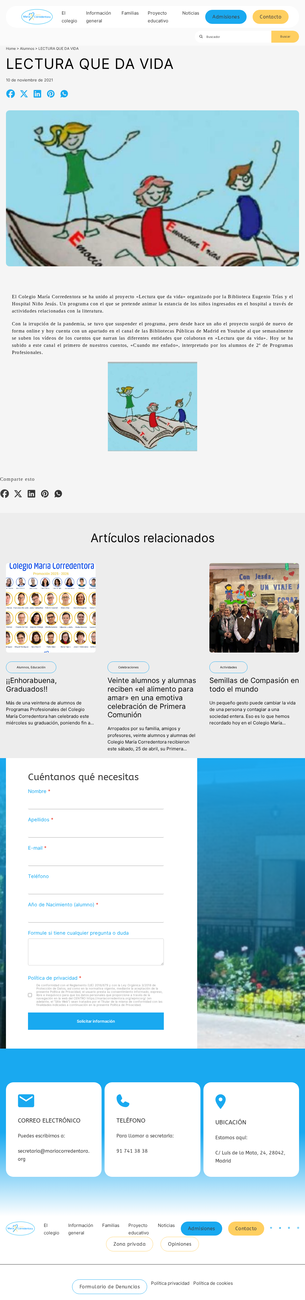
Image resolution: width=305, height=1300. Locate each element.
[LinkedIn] (37, 93)
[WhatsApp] (64, 93)
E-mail (35, 848)
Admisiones (225, 17)
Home (11, 48)
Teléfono (38, 876)
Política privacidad (170, 1283)
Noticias (190, 13)
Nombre (37, 791)
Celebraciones (128, 667)
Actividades (228, 667)
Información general (98, 17)
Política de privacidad (52, 978)
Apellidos (38, 820)
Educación (38, 667)
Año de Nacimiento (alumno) (61, 905)
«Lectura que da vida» (161, 296)
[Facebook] (10, 93)
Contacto (270, 17)
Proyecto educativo (158, 17)
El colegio (69, 17)
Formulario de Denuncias (110, 1287)
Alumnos (27, 48)
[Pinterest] (50, 93)
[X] (23, 93)
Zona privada (129, 1244)
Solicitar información (96, 1021)
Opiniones (180, 1244)
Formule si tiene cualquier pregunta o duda (78, 933)
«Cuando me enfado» (154, 345)
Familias (130, 13)
